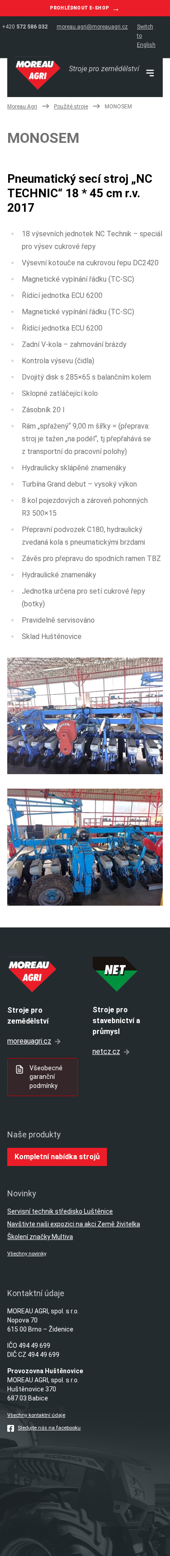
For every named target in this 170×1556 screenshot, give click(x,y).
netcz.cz (106, 1051)
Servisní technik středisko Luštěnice (60, 1211)
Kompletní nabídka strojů (57, 1156)
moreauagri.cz (29, 1041)
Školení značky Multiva (40, 1236)
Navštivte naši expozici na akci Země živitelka (73, 1224)
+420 (25, 27)
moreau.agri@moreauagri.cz (92, 27)
